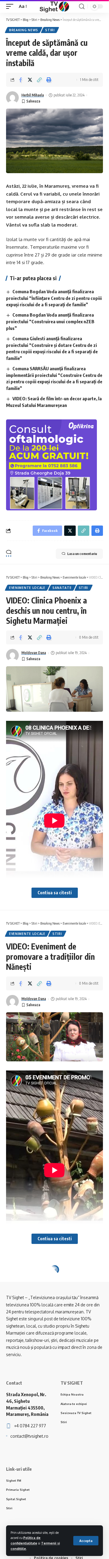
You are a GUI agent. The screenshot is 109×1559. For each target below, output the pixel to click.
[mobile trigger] (11, 6)
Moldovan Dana (33, 652)
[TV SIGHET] (54, 6)
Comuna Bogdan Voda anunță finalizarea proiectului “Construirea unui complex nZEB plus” (50, 321)
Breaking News (23, 30)
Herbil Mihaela (32, 95)
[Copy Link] (39, 80)
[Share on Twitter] (30, 80)
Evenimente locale (27, 588)
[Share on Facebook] (20, 80)
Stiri (50, 30)
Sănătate (62, 588)
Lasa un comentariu (82, 554)
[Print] (49, 80)
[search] (82, 6)
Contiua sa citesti (55, 892)
